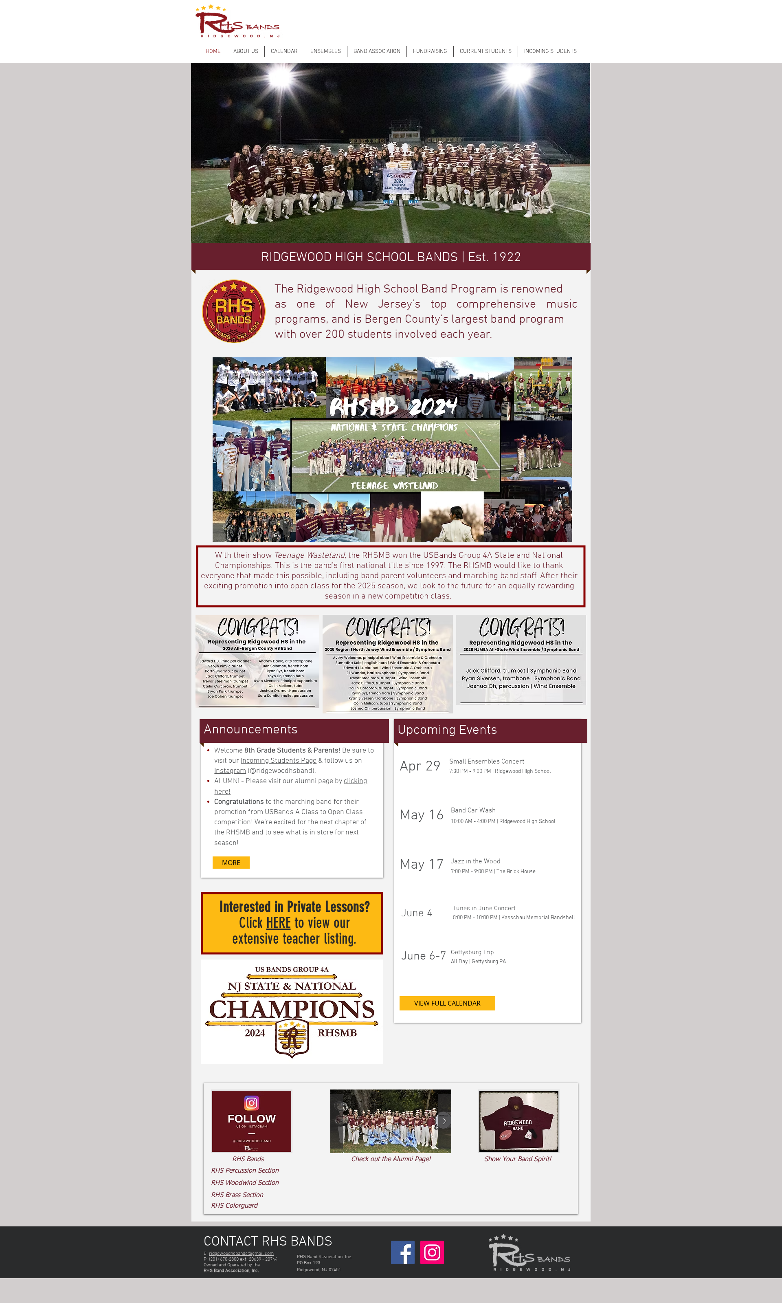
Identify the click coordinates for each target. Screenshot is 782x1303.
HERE (278, 922)
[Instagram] (432, 1252)
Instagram (230, 771)
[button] (407, 1121)
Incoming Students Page (278, 761)
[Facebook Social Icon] (403, 1252)
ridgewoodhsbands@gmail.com (241, 1254)
